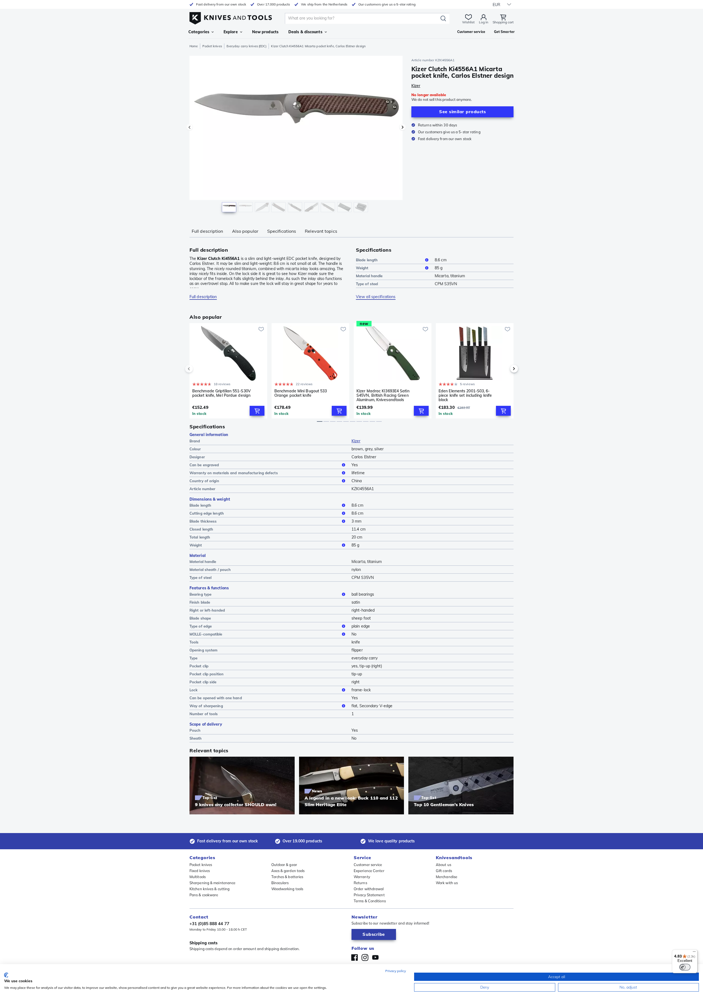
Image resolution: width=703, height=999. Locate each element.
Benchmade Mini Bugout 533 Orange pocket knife (300, 393)
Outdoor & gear (284, 864)
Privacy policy (395, 971)
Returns (360, 883)
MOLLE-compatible (205, 634)
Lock (193, 690)
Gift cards (444, 870)
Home (193, 46)
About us (443, 864)
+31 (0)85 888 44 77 (209, 923)
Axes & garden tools (288, 870)
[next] (505, 368)
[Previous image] (189, 127)
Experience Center (369, 870)
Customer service (368, 864)
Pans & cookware (203, 895)
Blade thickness (203, 521)
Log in (483, 22)
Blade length (367, 260)
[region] (296, 135)
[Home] (230, 17)
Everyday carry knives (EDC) (247, 46)
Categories (198, 31)
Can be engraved (204, 465)
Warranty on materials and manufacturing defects (233, 473)
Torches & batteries (287, 877)
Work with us (447, 883)
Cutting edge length (206, 513)
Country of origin (204, 481)
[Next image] (402, 127)
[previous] (198, 368)
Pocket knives (212, 46)
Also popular (245, 231)
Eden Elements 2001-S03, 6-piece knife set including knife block (465, 395)
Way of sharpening (206, 706)
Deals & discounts (305, 31)
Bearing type (200, 594)
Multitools (197, 877)
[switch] (684, 967)
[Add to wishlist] (261, 329)
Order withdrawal (369, 889)
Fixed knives (199, 870)
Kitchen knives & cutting (209, 889)
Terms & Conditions (370, 901)
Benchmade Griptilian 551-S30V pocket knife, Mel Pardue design (221, 393)
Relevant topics (321, 231)
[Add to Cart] (257, 411)
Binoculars (280, 883)
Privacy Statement (369, 895)
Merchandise (446, 877)
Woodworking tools (287, 889)
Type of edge (200, 626)
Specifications (281, 231)
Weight (362, 268)
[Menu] (694, 953)
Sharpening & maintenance (212, 883)
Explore (231, 31)
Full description (207, 231)
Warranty (362, 877)
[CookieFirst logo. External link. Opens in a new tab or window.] (6, 975)
